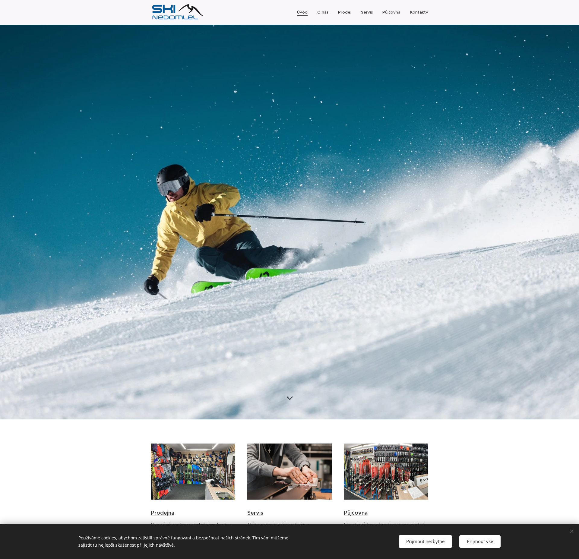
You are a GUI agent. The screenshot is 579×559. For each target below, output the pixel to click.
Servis (255, 512)
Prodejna (162, 512)
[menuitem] (304, 12)
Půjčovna (356, 512)
